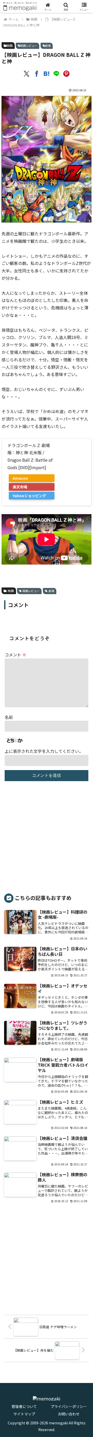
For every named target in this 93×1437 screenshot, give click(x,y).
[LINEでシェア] (56, 74)
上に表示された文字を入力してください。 (44, 751)
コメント (15, 654)
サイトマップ (24, 1413)
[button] (80, 995)
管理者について (24, 1406)
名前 (9, 717)
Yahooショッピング (29, 495)
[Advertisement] (46, 839)
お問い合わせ (69, 1413)
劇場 (48, 45)
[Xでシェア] (26, 74)
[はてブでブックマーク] (46, 74)
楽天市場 (20, 486)
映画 (9, 45)
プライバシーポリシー (69, 1406)
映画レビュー (28, 45)
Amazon (20, 478)
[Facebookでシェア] (36, 74)
